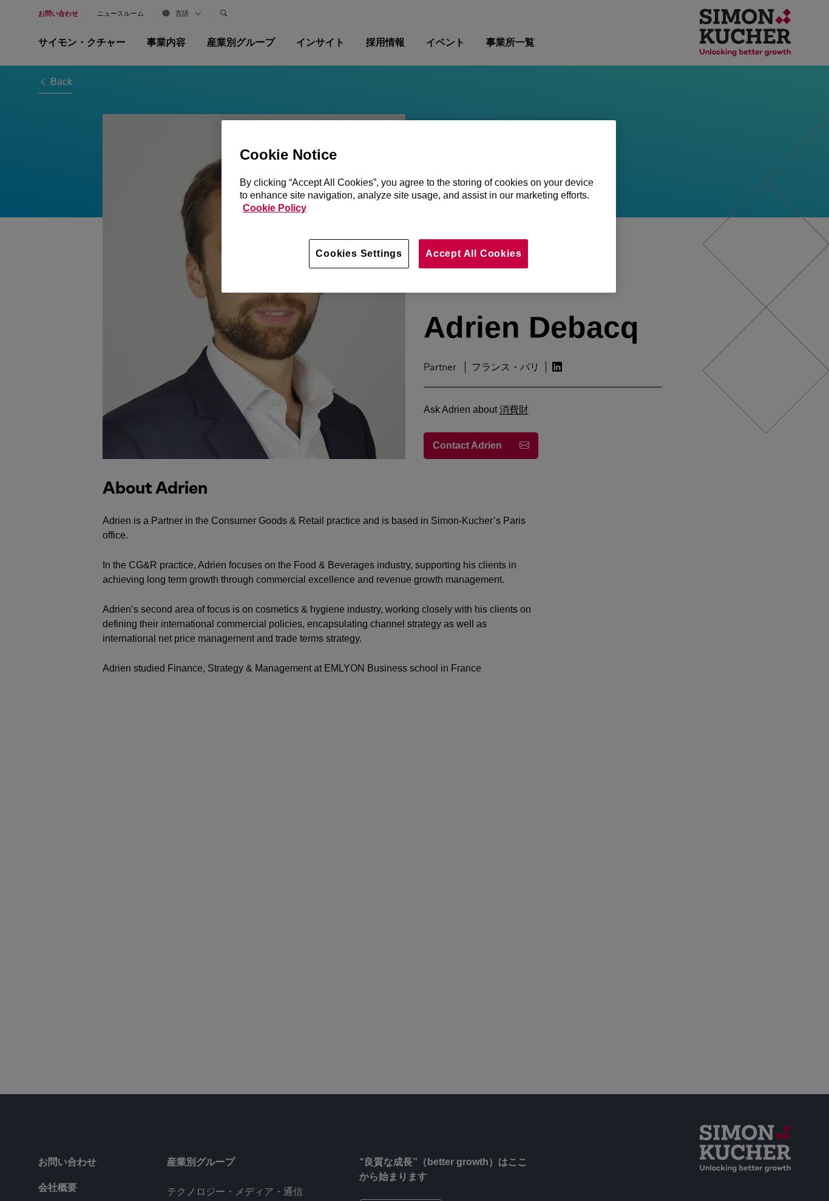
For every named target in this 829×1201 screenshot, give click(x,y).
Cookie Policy (274, 208)
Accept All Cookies (473, 253)
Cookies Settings (359, 253)
